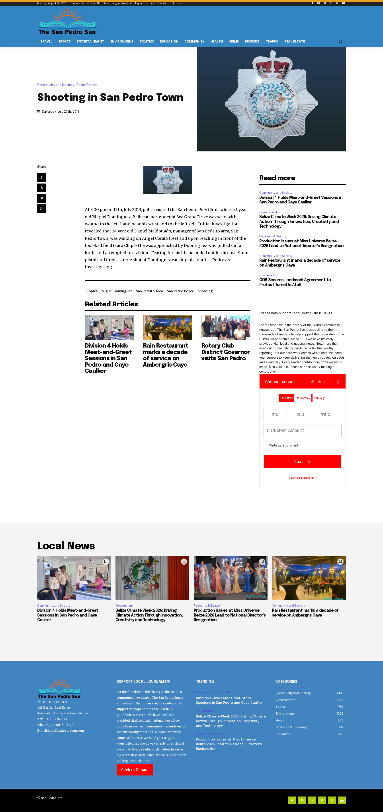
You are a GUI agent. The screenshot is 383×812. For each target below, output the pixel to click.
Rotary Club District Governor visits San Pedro (225, 352)
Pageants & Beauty (272, 236)
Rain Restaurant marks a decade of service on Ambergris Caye (165, 355)
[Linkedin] (324, 3)
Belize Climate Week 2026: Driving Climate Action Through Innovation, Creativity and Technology (299, 221)
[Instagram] (318, 3)
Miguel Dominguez (117, 291)
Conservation (268, 275)
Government (268, 212)
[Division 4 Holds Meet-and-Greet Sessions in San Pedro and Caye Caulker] (109, 327)
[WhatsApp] (41, 208)
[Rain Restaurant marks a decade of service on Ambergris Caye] (167, 327)
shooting (205, 291)
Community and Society (55, 85)
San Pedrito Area (149, 291)
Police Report (87, 85)
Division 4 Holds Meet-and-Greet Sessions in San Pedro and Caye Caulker (108, 358)
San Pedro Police (180, 291)
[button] (340, 41)
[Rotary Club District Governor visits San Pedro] (226, 327)
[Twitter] (337, 3)
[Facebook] (312, 3)
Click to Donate (134, 770)
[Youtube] (343, 3)
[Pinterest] (331, 3)
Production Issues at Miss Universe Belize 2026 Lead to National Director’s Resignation (230, 615)
